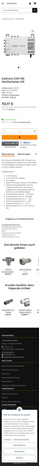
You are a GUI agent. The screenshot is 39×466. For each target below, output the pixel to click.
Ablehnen (19, 458)
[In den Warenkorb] (3, 26)
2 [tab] (20, 67)
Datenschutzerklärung (21, 439)
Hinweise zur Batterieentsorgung (14, 385)
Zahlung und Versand (9, 394)
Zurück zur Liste (8, 19)
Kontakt (4, 398)
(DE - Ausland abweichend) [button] (22, 122)
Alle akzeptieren (19, 445)
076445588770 (9, 352)
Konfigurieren (19, 451)
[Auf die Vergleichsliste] (32, 31)
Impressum (7, 439)
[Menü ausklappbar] (3, 3)
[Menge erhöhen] (34, 131)
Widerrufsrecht (7, 381)
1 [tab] (18, 67)
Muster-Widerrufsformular (11, 402)
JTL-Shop (23, 463)
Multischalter (14, 95)
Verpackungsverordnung (11, 378)
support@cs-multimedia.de (14, 357)
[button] (30, 3)
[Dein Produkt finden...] (34, 10)
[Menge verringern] (4, 131)
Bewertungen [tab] (24, 154)
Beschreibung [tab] (8, 154)
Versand (12, 109)
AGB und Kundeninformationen (13, 366)
